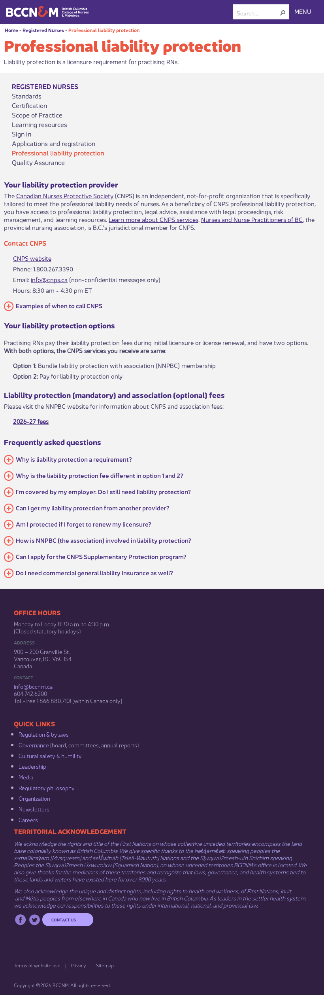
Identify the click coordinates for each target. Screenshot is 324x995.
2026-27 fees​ (31, 420)
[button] (283, 12)
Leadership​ (32, 766)
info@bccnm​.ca (33, 686)
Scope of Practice (37, 114)
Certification (29, 105)
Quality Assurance (38, 162)
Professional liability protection (103, 30)
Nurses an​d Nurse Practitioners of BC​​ (252, 219)
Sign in (21, 133)
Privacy (78, 965)
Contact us (63, 919)
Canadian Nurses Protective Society (64, 195)
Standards (26, 95)
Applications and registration (53, 143)
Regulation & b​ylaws (44, 734)
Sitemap (105, 965)
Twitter (34, 919)
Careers (28, 819)
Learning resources (39, 124)
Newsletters (34, 808)
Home (11, 30)
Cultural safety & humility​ (50, 755)
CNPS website (32, 257)
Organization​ (34, 798)
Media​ (26, 776)
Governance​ (34, 744)
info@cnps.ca (49, 279)
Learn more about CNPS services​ (153, 219)
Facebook (20, 919)
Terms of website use (37, 965)
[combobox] (258, 13)
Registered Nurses (43, 30)
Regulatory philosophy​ (47, 787)
